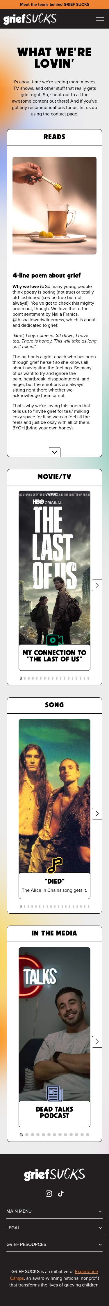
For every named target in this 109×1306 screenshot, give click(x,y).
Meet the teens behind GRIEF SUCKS (54, 4)
